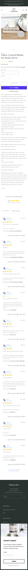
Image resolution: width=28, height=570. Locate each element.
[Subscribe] (23, 496)
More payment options (14, 91)
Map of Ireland (13, 435)
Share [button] (4, 188)
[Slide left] (10, 50)
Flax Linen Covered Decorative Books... (17, 361)
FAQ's (4, 513)
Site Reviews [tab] (6, 210)
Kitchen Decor (13, 388)
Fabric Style (3, 69)
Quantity (3, 75)
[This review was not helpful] (23, 235)
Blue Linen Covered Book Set (15, 231)
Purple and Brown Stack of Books (16, 282)
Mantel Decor (13, 412)
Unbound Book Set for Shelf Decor (16, 257)
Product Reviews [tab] (15, 210)
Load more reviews (14, 470)
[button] (1, 10)
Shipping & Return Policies (9, 509)
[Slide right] (17, 50)
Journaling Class (13, 310)
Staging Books (13, 460)
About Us (5, 522)
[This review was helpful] (21, 235)
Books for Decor (13, 334)
